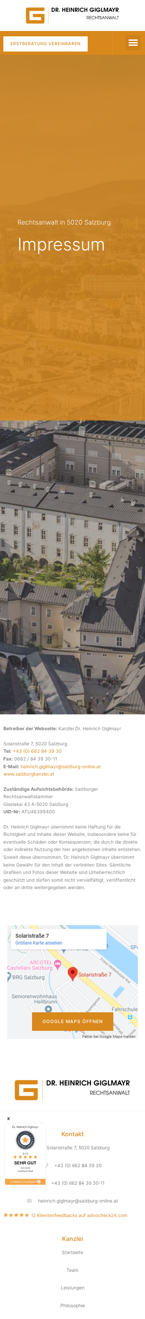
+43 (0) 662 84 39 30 (37, 751)
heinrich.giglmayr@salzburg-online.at (61, 766)
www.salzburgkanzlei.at (28, 774)
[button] (133, 42)
